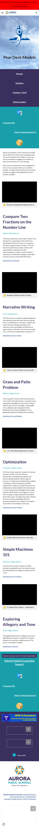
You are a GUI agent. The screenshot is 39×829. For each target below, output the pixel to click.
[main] (19, 57)
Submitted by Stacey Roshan (12, 507)
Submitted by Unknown (10, 646)
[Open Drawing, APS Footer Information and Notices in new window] (33, 808)
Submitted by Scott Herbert (12, 576)
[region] (19, 5)
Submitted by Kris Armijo (11, 260)
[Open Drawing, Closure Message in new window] (28, 729)
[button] (2, 12)
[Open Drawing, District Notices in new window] (28, 742)
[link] (19, 194)
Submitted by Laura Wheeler (12, 416)
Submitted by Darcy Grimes (12, 335)
